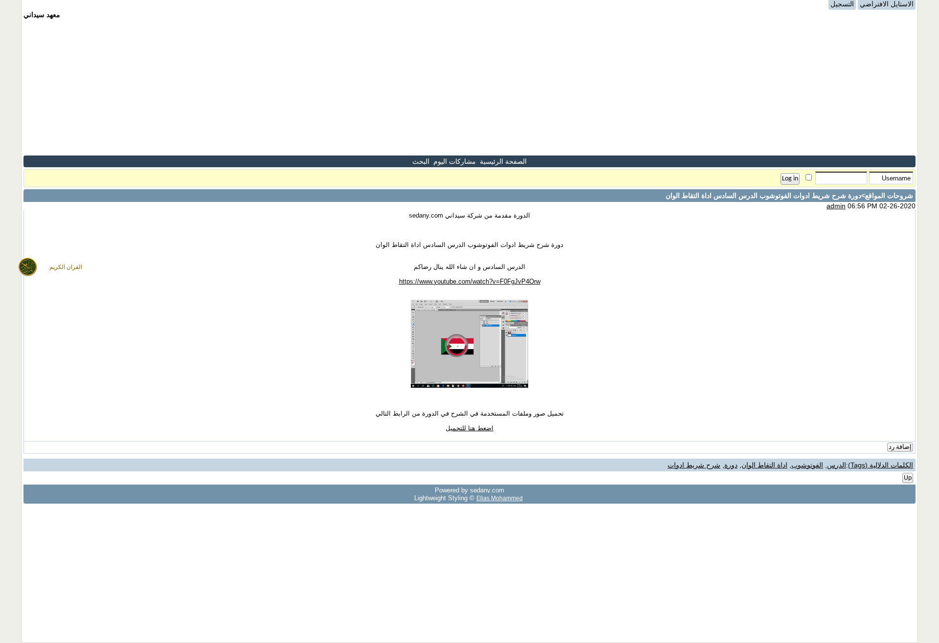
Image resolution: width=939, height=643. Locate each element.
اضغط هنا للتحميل (469, 428)
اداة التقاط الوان (764, 465)
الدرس (836, 465)
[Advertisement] (469, 87)
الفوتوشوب (807, 465)
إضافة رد (900, 447)
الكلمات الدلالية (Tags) (880, 465)
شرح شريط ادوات (694, 465)
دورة (731, 465)
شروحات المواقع (889, 196)
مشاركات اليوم (454, 161)
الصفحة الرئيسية (503, 161)
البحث (420, 161)
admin (836, 206)
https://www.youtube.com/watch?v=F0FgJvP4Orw (469, 281)
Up (908, 478)
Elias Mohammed (499, 498)
